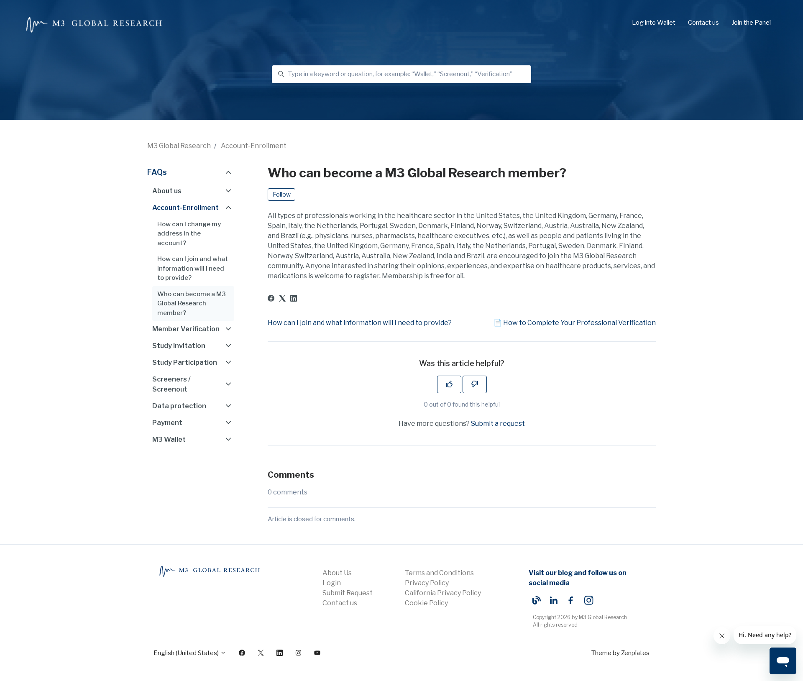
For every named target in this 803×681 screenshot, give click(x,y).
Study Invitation (178, 346)
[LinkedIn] (293, 299)
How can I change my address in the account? (189, 233)
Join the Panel (751, 22)
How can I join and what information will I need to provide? (360, 323)
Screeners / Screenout (171, 384)
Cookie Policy (426, 603)
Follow (282, 194)
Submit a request (498, 424)
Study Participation (184, 362)
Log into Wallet (653, 22)
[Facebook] (271, 299)
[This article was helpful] (449, 384)
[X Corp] (282, 299)
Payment (167, 423)
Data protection (179, 406)
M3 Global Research (179, 146)
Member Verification (186, 329)
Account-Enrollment (253, 146)
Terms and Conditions (439, 573)
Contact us (703, 22)
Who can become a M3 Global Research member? (191, 303)
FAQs (157, 172)
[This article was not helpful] (475, 384)
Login (331, 583)
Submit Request (347, 593)
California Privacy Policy (443, 593)
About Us (337, 573)
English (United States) (186, 653)
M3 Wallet (169, 439)
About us (167, 191)
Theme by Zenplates (620, 653)
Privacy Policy (427, 583)
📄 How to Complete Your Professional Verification (575, 323)
